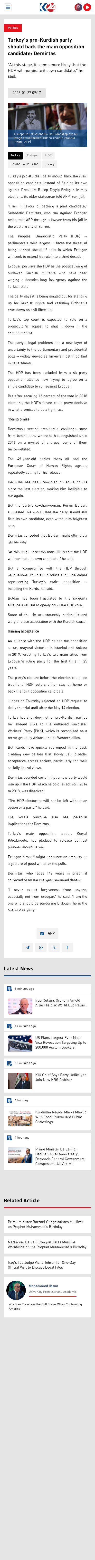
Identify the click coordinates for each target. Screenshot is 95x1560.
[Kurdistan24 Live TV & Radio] (87, 7)
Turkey (15, 155)
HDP (48, 155)
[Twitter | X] (54, 947)
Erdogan (32, 155)
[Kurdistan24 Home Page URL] (47, 7)
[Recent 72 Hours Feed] (78, 7)
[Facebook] (67, 947)
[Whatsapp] (41, 947)
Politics (13, 28)
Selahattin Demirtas (24, 164)
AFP (51, 933)
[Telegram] (27, 947)
